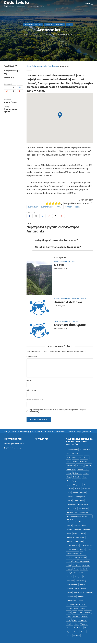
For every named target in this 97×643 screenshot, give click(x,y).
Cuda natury (33, 207)
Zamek (76, 632)
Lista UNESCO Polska (82, 512)
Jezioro (77, 489)
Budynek (88, 465)
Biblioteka (83, 461)
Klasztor (69, 497)
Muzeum (82, 534)
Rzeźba (69, 593)
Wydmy (87, 628)
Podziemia (76, 565)
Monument (86, 530)
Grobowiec (76, 477)
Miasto (69, 530)
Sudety (69, 608)
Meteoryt (77, 526)
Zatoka (83, 632)
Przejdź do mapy (12, 70)
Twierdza (87, 612)
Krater (76, 501)
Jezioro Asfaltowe (68, 302)
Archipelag (76, 453)
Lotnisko (69, 522)
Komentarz (32, 357)
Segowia (81, 596)
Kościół (69, 501)
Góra (84, 477)
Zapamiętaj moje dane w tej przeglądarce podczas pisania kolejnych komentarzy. (58, 411)
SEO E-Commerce (14, 448)
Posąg (76, 569)
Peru (69, 24)
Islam (85, 485)
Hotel (68, 481)
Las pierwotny (83, 508)
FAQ (6, 74)
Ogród (82, 549)
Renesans (82, 585)
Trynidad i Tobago (79, 299)
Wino (76, 624)
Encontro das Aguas (70, 325)
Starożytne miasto (73, 604)
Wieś (68, 620)
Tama (69, 612)
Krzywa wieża (71, 504)
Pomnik (69, 569)
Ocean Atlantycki (73, 545)
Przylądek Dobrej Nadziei (75, 573)
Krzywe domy (83, 504)
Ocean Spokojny (72, 549)
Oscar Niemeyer (72, 553)
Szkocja (83, 608)
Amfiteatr (86, 449)
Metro (84, 526)
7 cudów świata (72, 449)
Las (75, 508)
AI (80, 449)
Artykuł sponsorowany (74, 457)
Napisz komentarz (65, 34)
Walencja (76, 616)
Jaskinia (70, 489)
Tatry (75, 612)
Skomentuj (9, 77)
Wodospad (71, 628)
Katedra (83, 493)
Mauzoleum (83, 522)
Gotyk (69, 477)
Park (75, 561)
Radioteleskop (81, 581)
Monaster (77, 530)
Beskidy (75, 461)
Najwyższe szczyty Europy (76, 538)
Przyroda (68, 207)
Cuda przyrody (47, 207)
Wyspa (69, 632)
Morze (69, 534)
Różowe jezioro (79, 593)
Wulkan (79, 628)
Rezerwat (70, 589)
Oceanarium (78, 541)
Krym (82, 501)
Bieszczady (71, 465)
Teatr (80, 612)
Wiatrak (84, 616)
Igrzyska (75, 481)
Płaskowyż (70, 581)
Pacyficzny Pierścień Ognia (76, 557)
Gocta (59, 265)
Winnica (69, 624)
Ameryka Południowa (33, 24)
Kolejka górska (80, 497)
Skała (81, 600)
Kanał (69, 493)
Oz (81, 553)
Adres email (32, 390)
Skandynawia (71, 600)
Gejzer (85, 473)
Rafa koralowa (72, 585)
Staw (83, 604)
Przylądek (83, 569)
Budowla (80, 465)
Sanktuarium (71, 596)
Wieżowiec (82, 620)
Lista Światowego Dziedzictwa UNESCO (77, 516)
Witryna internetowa (35, 400)
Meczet (69, 526)
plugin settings (86, 431)
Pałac (69, 565)
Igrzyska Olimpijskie (74, 485)
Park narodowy (84, 561)
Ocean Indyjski (86, 545)
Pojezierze (86, 565)
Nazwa (30, 380)
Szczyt (76, 608)
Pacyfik (69, 561)
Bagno (86, 457)
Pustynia (78, 577)
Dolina (69, 473)
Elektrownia (77, 473)
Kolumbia (59, 24)
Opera (89, 549)
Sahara (89, 593)
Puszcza (86, 577)
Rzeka (77, 207)
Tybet (68, 616)
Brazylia (49, 24)
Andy (68, 453)
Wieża (74, 620)
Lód (76, 522)
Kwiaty (69, 508)
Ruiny (77, 589)
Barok (69, 461)
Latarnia (70, 512)
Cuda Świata (32, 66)
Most (75, 534)
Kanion (75, 493)
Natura (58, 207)
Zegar (69, 636)
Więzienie (83, 624)
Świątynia (76, 636)
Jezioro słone (86, 489)
